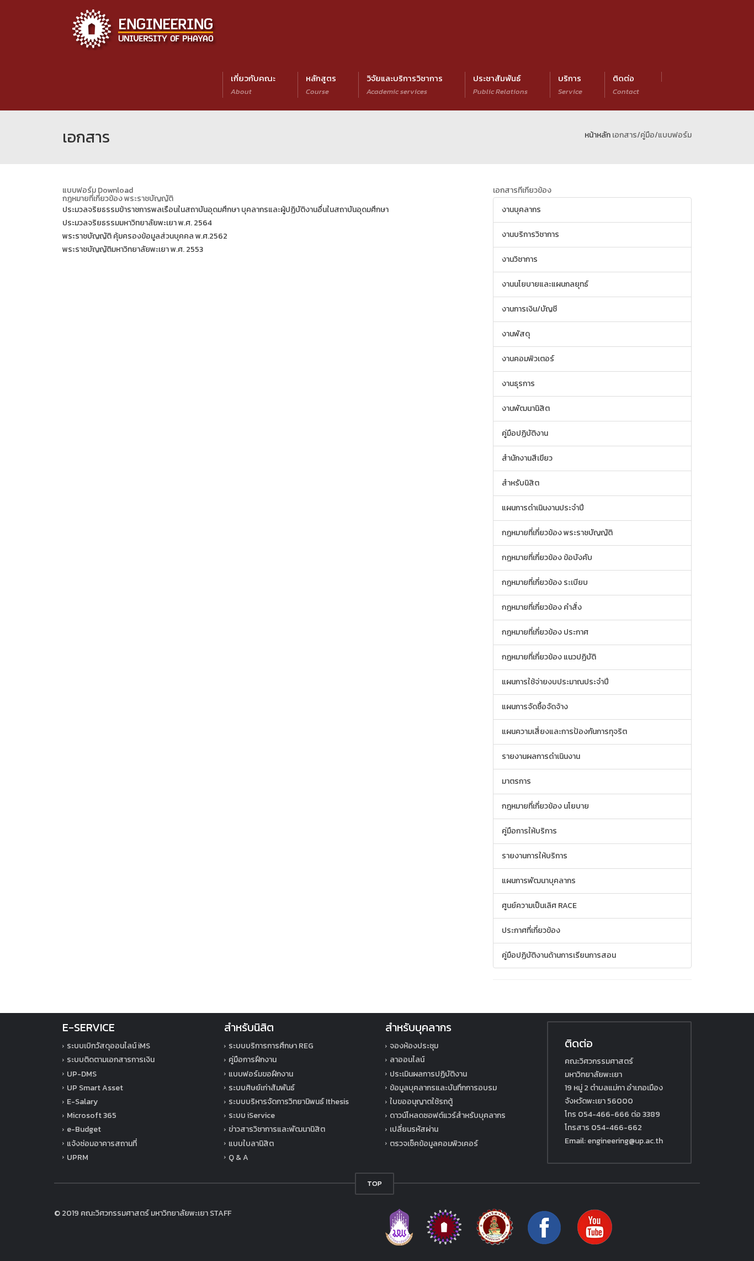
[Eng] (444, 1226)
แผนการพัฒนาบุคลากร (539, 881)
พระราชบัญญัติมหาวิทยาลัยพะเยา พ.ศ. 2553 (132, 249)
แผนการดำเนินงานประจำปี (543, 508)
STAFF (220, 1213)
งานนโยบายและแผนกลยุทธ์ (545, 284)
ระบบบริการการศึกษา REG (271, 1046)
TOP (374, 1183)
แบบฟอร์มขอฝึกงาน (261, 1074)
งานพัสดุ (516, 334)
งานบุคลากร (521, 209)
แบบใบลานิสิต (251, 1143)
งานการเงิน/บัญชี (529, 309)
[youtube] (594, 1226)
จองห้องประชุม (414, 1046)
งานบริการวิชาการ (530, 234)
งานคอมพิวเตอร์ (528, 359)
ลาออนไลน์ (407, 1059)
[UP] (400, 1226)
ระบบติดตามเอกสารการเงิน (111, 1059)
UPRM (77, 1157)
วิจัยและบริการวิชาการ (405, 84)
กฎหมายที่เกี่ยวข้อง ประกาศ (545, 632)
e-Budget (84, 1129)
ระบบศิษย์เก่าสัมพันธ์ (262, 1088)
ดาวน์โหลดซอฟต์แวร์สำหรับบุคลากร (448, 1115)
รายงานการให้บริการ (534, 856)
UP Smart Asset (95, 1088)
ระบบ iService (252, 1115)
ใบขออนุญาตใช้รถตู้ (421, 1101)
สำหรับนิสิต (520, 483)
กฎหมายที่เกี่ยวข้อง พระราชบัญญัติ (557, 533)
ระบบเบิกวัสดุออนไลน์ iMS (108, 1046)
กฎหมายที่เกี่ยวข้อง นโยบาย (545, 806)
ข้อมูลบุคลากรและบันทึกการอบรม (443, 1088)
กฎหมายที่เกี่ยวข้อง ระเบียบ (545, 582)
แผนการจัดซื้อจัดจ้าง (535, 707)
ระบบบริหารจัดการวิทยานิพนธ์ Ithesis (289, 1101)
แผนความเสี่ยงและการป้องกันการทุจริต (564, 731)
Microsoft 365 (91, 1115)
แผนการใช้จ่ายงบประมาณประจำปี (555, 682)
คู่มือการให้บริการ (529, 831)
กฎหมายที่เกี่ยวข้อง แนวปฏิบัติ (549, 657)
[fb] (545, 1226)
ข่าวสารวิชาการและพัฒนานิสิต (277, 1129)
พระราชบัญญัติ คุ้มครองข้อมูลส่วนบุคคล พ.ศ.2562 (144, 236)
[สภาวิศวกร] (495, 1226)
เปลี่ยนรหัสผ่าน (414, 1129)
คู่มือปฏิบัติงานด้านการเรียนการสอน (559, 955)
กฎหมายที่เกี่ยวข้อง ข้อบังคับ (547, 557)
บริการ (570, 84)
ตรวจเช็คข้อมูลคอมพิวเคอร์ (434, 1143)
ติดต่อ (626, 84)
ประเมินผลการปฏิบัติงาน (428, 1074)
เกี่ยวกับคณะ (253, 84)
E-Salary (82, 1101)
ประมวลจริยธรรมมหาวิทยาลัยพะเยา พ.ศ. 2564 (137, 223)
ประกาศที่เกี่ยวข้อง (531, 930)
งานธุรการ (518, 383)
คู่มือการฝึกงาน (253, 1059)
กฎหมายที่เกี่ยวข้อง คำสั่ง (542, 607)
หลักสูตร (321, 84)
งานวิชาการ (520, 259)
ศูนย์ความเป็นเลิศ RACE (539, 905)
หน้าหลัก (597, 135)
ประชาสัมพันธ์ (500, 84)
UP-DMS (82, 1074)
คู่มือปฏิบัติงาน (525, 433)
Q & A (238, 1157)
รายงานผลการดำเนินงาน (541, 756)
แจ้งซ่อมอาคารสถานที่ (102, 1143)
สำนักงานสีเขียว (527, 458)
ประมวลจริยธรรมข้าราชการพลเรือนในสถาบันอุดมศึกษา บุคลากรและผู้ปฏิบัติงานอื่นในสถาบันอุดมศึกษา (225, 209)
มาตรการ (516, 781)
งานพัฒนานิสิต (526, 408)
